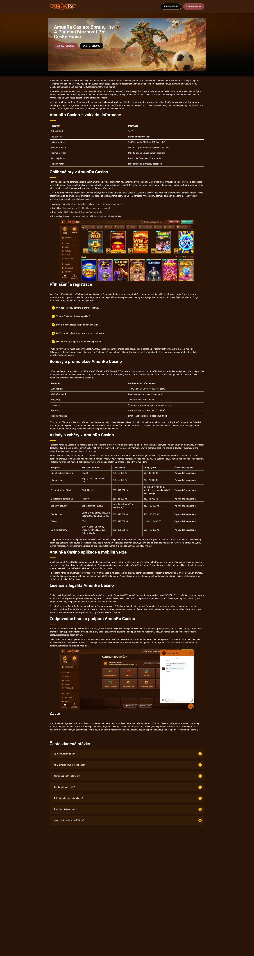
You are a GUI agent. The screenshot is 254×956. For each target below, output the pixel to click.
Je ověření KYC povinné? (65, 809)
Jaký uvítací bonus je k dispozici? (69, 765)
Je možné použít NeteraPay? (67, 776)
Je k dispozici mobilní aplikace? (68, 798)
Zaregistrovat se (193, 6)
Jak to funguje (91, 46)
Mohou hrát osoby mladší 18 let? (69, 820)
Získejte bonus (65, 46)
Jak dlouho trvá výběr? (64, 787)
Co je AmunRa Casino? (64, 754)
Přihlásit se (171, 6)
